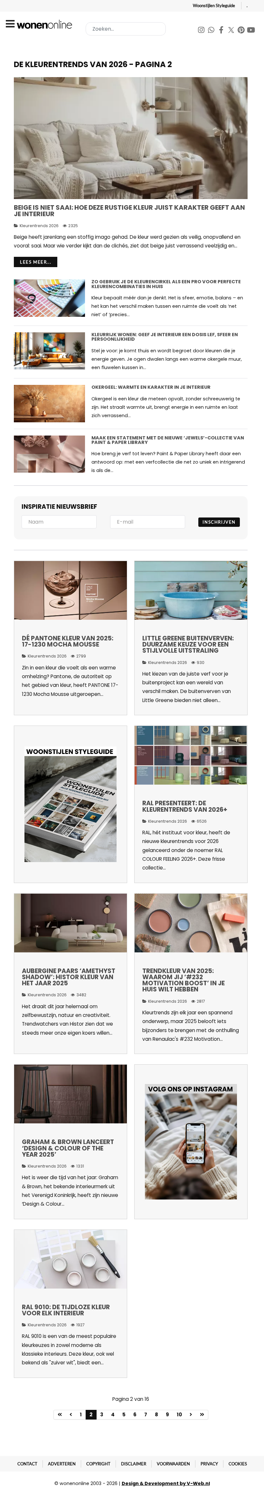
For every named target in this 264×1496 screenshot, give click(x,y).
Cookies (238, 1463)
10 (179, 1414)
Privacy (209, 1463)
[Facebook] (222, 30)
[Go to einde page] (202, 1415)
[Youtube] (251, 30)
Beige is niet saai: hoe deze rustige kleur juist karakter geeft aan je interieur (129, 210)
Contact (27, 1463)
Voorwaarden (173, 1463)
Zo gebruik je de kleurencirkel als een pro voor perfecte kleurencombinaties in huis (166, 283)
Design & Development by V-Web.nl (166, 1483)
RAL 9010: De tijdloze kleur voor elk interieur (66, 1310)
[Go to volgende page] (191, 1415)
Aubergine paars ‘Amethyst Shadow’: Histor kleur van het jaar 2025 (68, 977)
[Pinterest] (242, 30)
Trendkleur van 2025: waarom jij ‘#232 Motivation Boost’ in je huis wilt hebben (183, 980)
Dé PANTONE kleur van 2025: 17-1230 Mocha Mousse (67, 641)
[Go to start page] (59, 1415)
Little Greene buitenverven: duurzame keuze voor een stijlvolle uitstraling (188, 644)
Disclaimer (133, 1463)
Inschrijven (219, 522)
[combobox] (126, 28)
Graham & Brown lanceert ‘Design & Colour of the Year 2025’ (68, 1148)
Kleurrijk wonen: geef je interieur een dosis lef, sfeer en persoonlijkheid (164, 336)
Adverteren (62, 1463)
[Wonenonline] (45, 24)
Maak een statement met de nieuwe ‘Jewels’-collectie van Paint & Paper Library (167, 440)
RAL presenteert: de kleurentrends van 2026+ (184, 806)
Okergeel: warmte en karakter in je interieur (151, 387)
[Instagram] (202, 30)
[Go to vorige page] (71, 1415)
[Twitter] (232, 30)
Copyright (98, 1463)
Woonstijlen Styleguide (214, 5)
